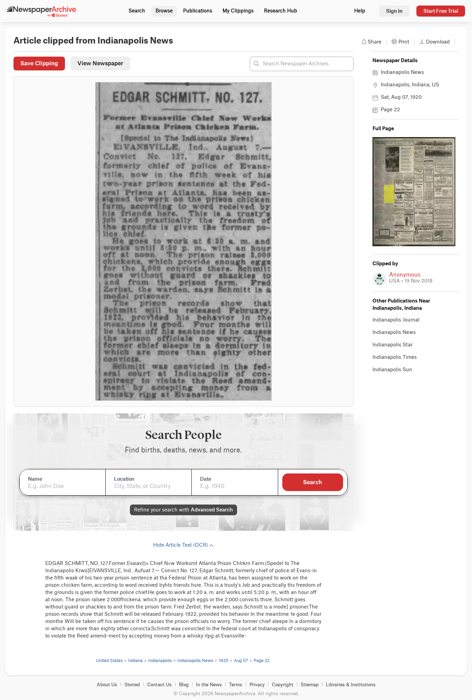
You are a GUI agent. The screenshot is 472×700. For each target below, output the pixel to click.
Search (137, 11)
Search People (183, 435)
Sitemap (310, 684)
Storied (132, 684)
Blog (184, 684)
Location (124, 479)
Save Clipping (39, 63)
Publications (197, 11)
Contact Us (159, 684)
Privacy (257, 684)
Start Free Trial (440, 11)
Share (374, 42)
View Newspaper (100, 63)
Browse (164, 11)
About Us (107, 684)
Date (205, 479)
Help (359, 11)
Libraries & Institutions (351, 684)
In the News (209, 684)
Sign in (394, 11)
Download (438, 42)
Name (35, 479)
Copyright (282, 684)
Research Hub (280, 11)
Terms (235, 684)
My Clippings (238, 11)
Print (403, 42)
